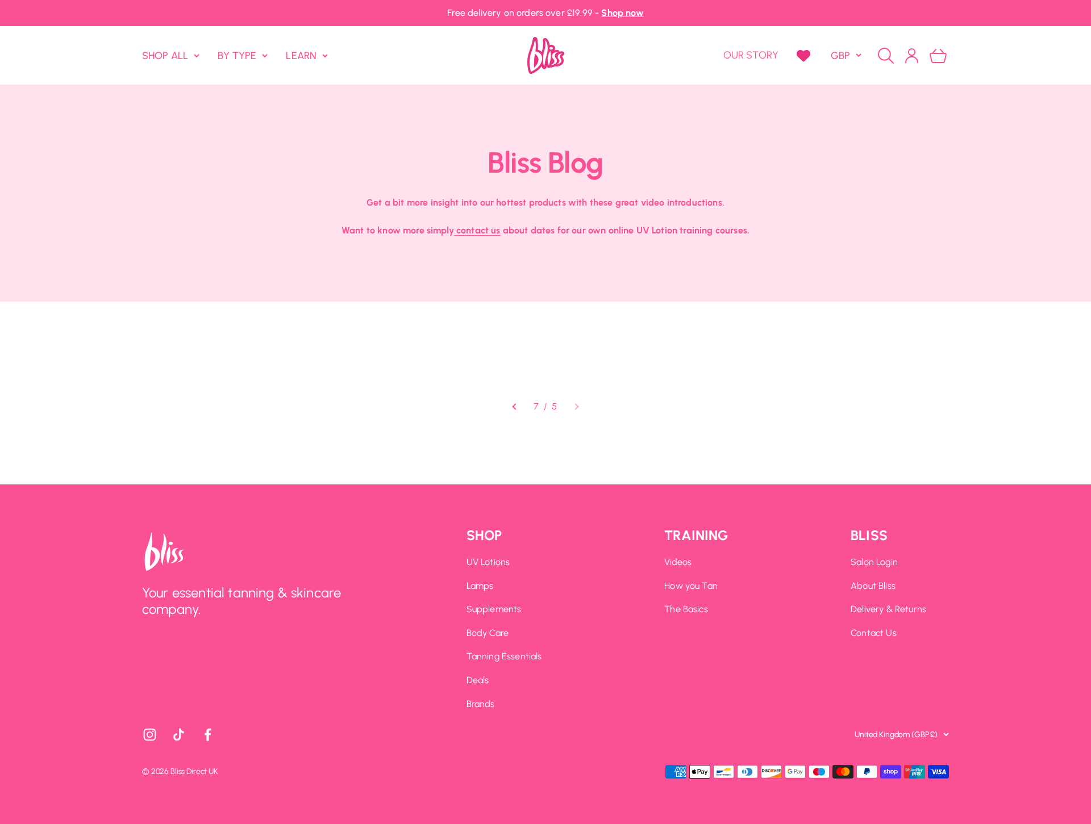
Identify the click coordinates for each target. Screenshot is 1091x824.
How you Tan (691, 585)
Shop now (622, 12)
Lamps (480, 585)
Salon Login (874, 562)
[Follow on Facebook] (207, 734)
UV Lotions (488, 562)
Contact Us (874, 633)
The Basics (686, 609)
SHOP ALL (165, 55)
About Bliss (873, 585)
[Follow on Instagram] (149, 734)
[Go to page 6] (515, 406)
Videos (678, 562)
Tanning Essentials (504, 656)
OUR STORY (750, 55)
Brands (481, 703)
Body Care (488, 633)
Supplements (494, 609)
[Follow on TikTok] (178, 734)
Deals (478, 680)
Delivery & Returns (888, 609)
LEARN (301, 55)
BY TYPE (237, 55)
